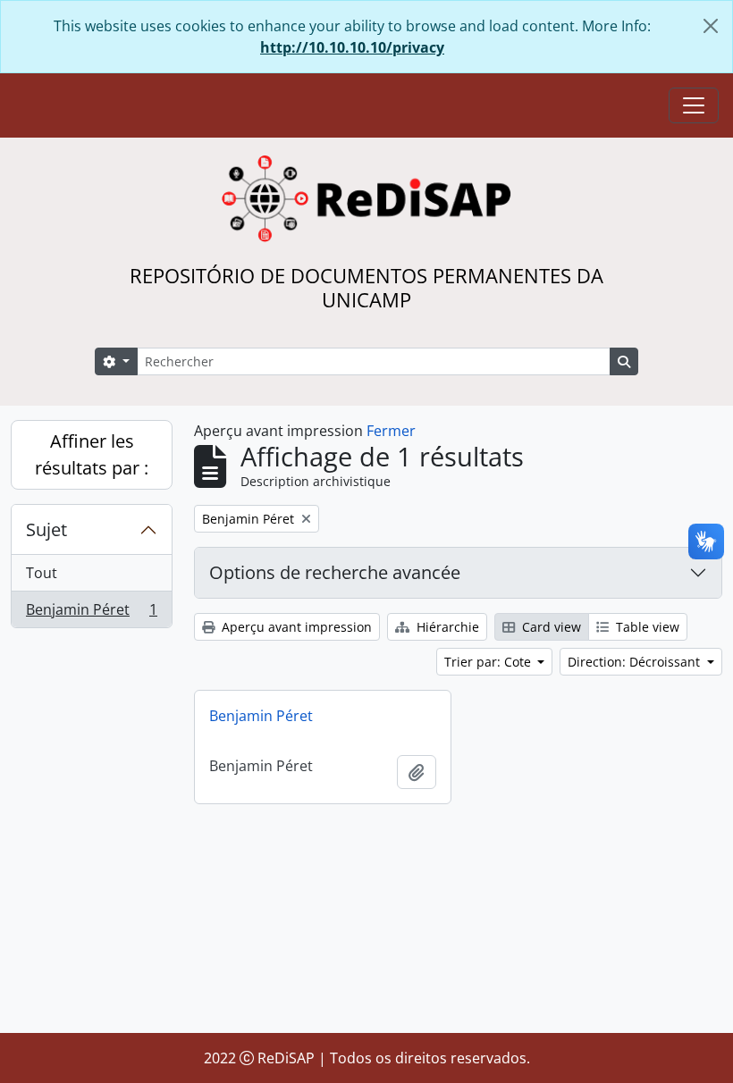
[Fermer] (710, 26)
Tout (41, 573)
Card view (549, 626)
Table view (645, 626)
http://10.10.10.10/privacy (352, 47)
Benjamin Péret (91, 613)
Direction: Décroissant (636, 661)
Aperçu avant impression (295, 626)
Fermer (391, 431)
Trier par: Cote (489, 661)
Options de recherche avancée (334, 572)
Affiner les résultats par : (91, 454)
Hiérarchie (446, 626)
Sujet (46, 529)
